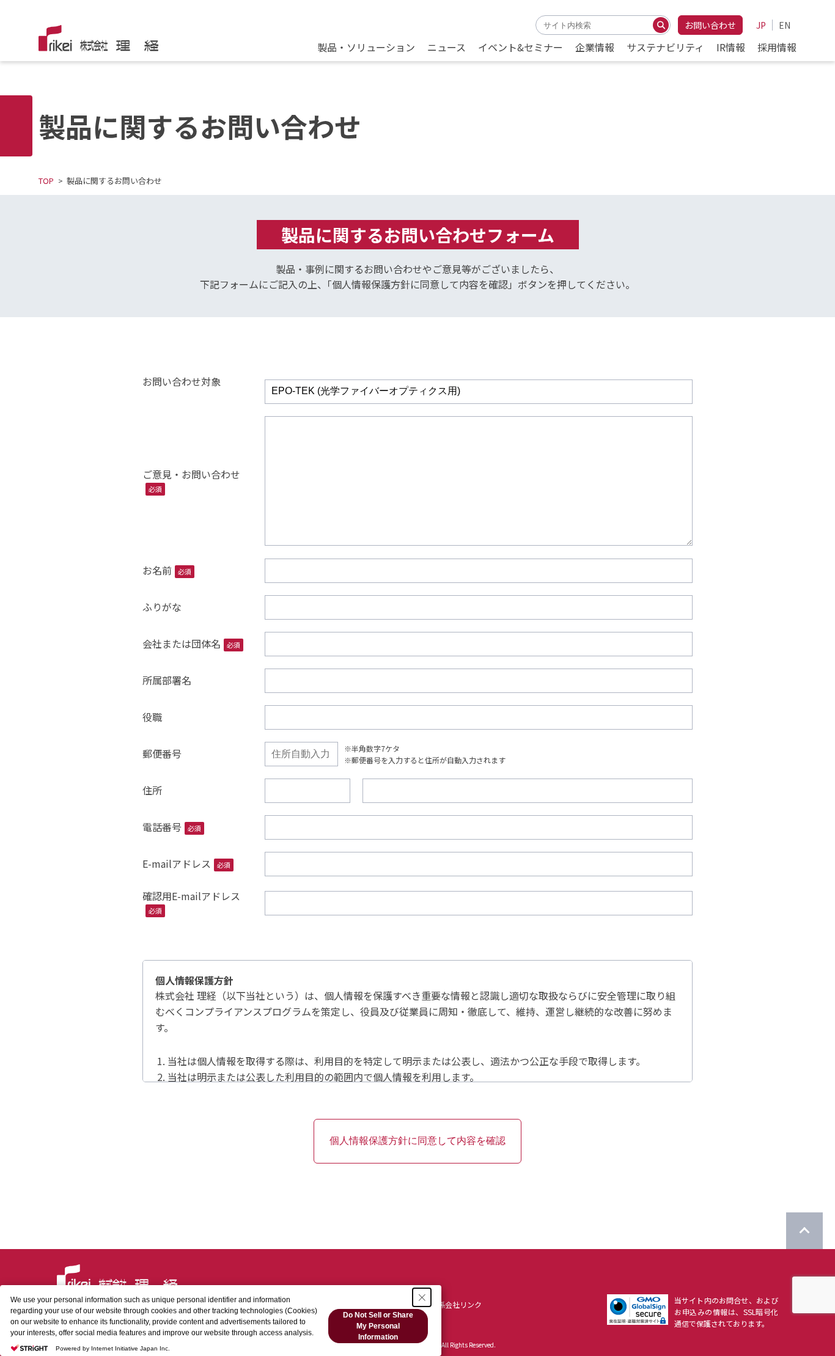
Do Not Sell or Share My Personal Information (378, 1326)
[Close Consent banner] (422, 1297)
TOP (46, 180)
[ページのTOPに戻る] (804, 1230)
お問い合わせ (710, 25)
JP (761, 25)
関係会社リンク (456, 1304)
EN (784, 25)
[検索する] (661, 25)
